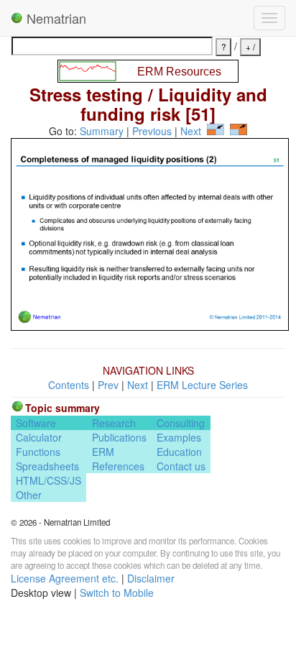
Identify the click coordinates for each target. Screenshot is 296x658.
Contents (68, 385)
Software (36, 423)
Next (190, 131)
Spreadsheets (47, 466)
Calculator (39, 437)
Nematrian (54, 18)
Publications (119, 437)
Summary (102, 131)
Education (179, 451)
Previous (152, 131)
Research (114, 423)
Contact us (181, 466)
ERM (103, 451)
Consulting (181, 423)
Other (29, 495)
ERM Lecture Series (202, 385)
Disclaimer (151, 578)
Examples (179, 437)
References (118, 466)
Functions (38, 451)
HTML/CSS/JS (48, 480)
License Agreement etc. (65, 578)
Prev (108, 385)
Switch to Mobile (117, 592)
